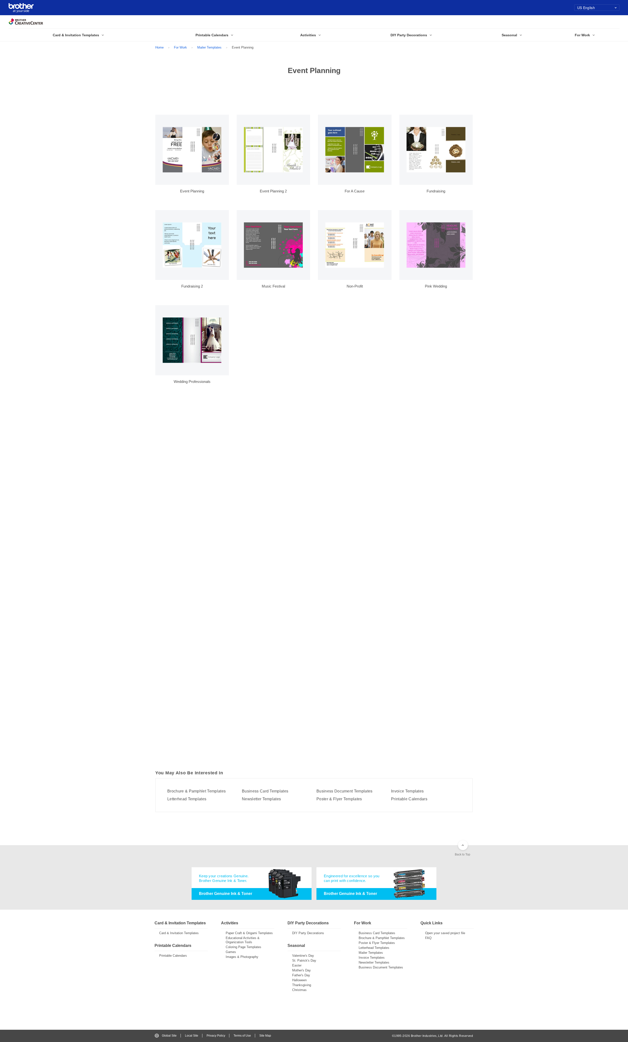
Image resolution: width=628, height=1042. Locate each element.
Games (231, 952)
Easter (296, 965)
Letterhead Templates (186, 799)
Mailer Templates (209, 47)
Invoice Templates (407, 791)
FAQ (428, 938)
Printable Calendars (409, 799)
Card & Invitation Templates (179, 933)
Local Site (191, 1035)
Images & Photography (242, 957)
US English (586, 7)
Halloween (299, 980)
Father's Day (301, 975)
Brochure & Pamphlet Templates (196, 791)
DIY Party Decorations (308, 933)
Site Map (265, 1035)
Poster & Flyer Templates (339, 799)
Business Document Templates (344, 791)
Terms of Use (242, 1035)
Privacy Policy (216, 1035)
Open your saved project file (445, 933)
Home (159, 47)
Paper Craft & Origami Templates (249, 933)
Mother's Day (301, 970)
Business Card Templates (265, 791)
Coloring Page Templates (243, 947)
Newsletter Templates (261, 799)
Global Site (169, 1035)
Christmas (299, 990)
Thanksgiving (301, 985)
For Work (180, 47)
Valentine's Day (303, 955)
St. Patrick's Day (304, 960)
